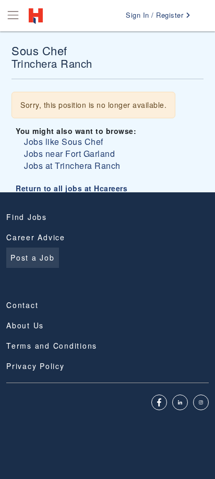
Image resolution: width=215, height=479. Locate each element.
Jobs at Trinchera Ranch (72, 165)
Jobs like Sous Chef (63, 142)
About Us (25, 325)
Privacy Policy (35, 366)
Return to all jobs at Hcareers (71, 188)
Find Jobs (26, 217)
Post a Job (32, 257)
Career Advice (35, 237)
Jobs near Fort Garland (69, 153)
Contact (22, 305)
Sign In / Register (156, 15)
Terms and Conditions (51, 345)
